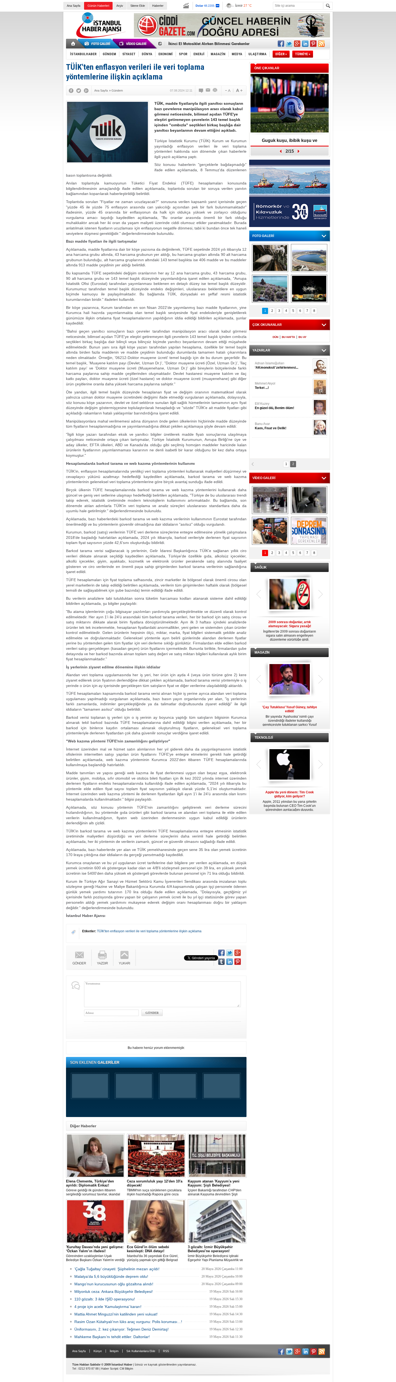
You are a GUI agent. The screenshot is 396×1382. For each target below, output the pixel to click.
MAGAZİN (262, 652)
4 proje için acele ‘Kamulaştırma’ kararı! (107, 1306)
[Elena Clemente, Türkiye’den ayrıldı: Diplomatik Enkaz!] (95, 1155)
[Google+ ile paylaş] (297, 43)
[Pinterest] (237, 961)
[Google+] (86, 90)
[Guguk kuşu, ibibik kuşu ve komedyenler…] (290, 103)
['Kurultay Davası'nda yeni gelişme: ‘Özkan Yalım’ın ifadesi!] (95, 1221)
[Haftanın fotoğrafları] (309, 289)
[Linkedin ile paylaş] (305, 43)
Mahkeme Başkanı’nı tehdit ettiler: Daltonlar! (112, 1337)
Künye (97, 1351)
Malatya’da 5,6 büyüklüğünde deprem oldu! (111, 1276)
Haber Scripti (109, 1368)
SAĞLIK (261, 567)
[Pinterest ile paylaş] (313, 43)
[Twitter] (78, 90)
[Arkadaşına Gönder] (208, 90)
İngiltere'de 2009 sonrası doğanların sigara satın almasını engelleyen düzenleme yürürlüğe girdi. (289, 630)
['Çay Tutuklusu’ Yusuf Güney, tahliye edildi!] (289, 679)
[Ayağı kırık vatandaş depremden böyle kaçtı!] (309, 500)
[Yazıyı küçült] (227, 90)
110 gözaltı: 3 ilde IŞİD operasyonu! (104, 1299)
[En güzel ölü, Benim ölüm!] (320, 407)
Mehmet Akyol (265, 386)
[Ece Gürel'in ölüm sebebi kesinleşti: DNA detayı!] (156, 1221)
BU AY (302, 337)
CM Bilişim (126, 1368)
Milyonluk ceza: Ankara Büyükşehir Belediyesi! (113, 1291)
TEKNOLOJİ (264, 737)
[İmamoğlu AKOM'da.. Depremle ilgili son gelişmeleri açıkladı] (270, 531)
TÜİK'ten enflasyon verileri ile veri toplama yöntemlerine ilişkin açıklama (149, 931)
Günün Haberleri (98, 5)
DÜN (275, 337)
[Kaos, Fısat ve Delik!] (320, 427)
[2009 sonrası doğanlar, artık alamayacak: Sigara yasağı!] (289, 594)
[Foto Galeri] (98, 43)
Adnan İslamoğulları (276, 365)
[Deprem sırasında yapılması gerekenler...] (309, 531)
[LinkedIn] (229, 961)
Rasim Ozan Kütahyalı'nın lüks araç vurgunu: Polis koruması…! (128, 1322)
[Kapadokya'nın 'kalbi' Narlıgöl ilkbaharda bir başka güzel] (309, 258)
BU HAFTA (288, 337)
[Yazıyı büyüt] (239, 90)
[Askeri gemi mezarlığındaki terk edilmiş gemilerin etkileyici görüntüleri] (270, 258)
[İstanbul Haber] (99, 38)
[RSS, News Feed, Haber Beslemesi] (321, 43)
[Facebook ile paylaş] (281, 43)
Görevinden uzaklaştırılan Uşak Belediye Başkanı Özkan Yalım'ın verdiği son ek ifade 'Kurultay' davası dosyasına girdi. (95, 1253)
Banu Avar (270, 426)
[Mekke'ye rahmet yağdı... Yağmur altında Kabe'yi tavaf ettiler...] (270, 500)
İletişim (114, 1351)
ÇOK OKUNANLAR (267, 325)
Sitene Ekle (137, 5)
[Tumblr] (221, 961)
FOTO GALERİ (263, 236)
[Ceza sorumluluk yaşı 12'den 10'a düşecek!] (156, 1155)
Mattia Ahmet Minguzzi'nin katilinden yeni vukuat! (116, 1314)
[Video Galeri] (133, 43)
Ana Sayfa (73, 5)
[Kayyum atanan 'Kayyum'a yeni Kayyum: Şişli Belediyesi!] (217, 1155)
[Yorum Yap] (201, 90)
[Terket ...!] (320, 387)
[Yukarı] (124, 958)
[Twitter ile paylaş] (289, 43)
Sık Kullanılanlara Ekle (140, 1351)
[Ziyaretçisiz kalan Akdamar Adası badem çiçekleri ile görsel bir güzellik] (270, 289)
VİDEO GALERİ (263, 478)
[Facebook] (71, 90)
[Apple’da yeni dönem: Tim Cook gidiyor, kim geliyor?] (289, 764)
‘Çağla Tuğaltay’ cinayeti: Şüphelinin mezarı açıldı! (116, 1269)
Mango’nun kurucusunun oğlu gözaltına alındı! (113, 1284)
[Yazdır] (215, 90)
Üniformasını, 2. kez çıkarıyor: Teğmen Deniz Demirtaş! (121, 1329)
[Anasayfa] (73, 43)
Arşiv (119, 5)
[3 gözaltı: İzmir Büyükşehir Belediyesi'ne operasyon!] (217, 1221)
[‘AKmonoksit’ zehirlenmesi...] (320, 366)
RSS (166, 1351)
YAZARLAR (261, 350)
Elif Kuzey (274, 406)
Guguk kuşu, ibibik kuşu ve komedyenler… (204, 44)
